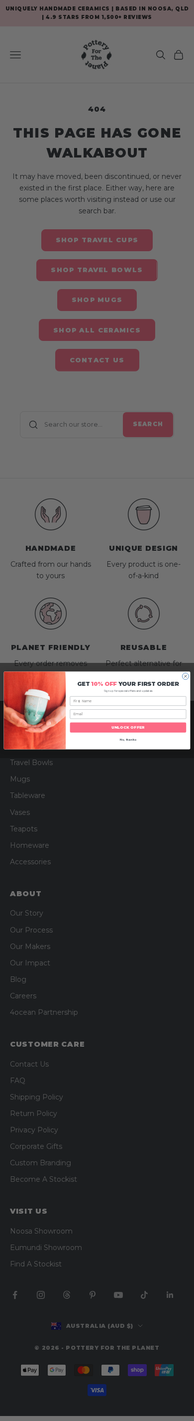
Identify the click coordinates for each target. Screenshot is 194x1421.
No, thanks (128, 740)
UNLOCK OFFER (128, 728)
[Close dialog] (185, 676)
